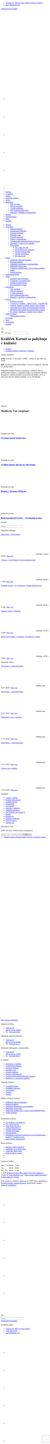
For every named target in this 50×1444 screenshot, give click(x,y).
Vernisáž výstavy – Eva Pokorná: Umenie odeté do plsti (21, 586)
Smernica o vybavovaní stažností (18, 1078)
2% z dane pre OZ (12, 1125)
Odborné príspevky (13, 810)
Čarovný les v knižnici (9, 768)
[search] (11, 526)
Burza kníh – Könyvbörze (10, 534)
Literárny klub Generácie (15, 1147)
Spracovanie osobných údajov (36, 1175)
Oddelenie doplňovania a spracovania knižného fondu (25, 1111)
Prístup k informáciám (14, 1074)
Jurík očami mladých (13, 1127)
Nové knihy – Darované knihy (12, 666)
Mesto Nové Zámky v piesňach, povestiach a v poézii (20, 637)
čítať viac (9, 556)
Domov (8, 349)
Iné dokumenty (11, 1133)
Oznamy (9, 1092)
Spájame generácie (12, 819)
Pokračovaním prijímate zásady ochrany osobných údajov (25, 837)
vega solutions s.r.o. (16, 1175)
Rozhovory (10, 816)
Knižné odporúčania (13, 800)
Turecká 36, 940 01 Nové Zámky (18, 1329)
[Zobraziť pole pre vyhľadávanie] (2, 1316)
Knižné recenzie (11, 802)
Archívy (9, 1094)
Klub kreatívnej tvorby (14, 1153)
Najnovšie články (12, 1086)
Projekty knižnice (12, 1072)
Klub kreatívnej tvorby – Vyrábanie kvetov (21, 518)
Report (8, 814)
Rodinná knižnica (12, 1104)
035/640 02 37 (14, 1044)
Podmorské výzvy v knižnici (11, 717)
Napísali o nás (11, 1070)
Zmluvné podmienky (8, 1185)
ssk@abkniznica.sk (13, 5)
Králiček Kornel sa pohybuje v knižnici (20, 351)
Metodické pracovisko (14, 1108)
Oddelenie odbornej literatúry (16, 1102)
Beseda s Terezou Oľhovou (13, 491)
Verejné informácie (12, 1131)
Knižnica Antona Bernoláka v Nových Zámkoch (25, 1173)
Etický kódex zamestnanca (15, 1139)
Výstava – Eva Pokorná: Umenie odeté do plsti (18, 560)
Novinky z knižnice (13, 808)
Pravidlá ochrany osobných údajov (13, 1183)
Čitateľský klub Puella (14, 1151)
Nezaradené (10, 804)
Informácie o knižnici (13, 1064)
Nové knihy (10, 806)
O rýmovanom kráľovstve (13, 438)
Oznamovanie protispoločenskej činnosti (20, 1076)
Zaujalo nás (10, 823)
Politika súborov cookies (10, 1177)
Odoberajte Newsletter (9, 9)
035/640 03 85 (14, 1032)
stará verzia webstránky (9, 1020)
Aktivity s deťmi (12, 798)
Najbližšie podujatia (13, 1088)
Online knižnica (11, 1113)
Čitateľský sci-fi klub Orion (16, 1149)
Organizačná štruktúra (14, 1066)
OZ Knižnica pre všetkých (15, 812)
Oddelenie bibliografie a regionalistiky (20, 1106)
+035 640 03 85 (11, 1331)
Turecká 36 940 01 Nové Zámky (13, 1029)
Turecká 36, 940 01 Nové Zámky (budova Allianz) (24, 3)
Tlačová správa (11, 821)
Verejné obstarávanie (13, 1129)
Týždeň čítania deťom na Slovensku (18, 464)
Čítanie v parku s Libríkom (11, 611)
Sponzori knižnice (12, 1068)
